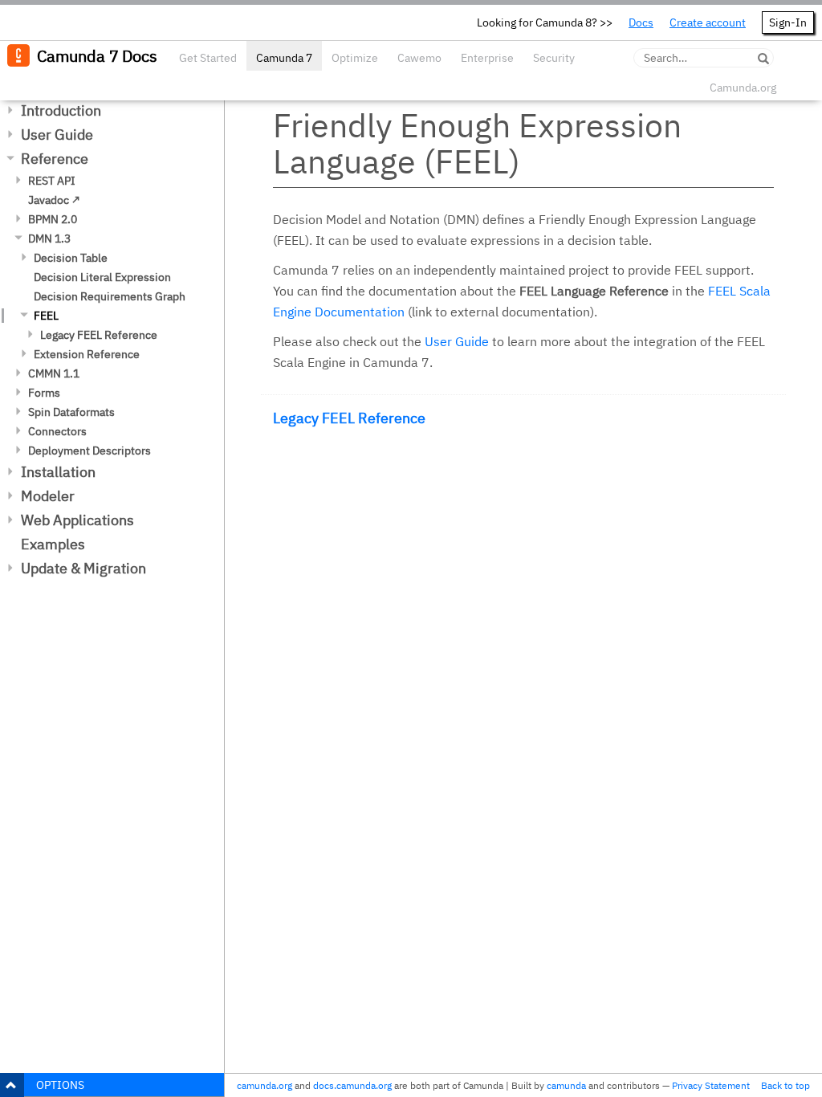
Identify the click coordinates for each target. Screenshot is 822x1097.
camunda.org (264, 1085)
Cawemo (419, 58)
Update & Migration (83, 568)
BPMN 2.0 (52, 219)
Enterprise (487, 58)
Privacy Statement (711, 1085)
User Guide (57, 134)
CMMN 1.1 (53, 373)
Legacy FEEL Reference (98, 335)
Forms (44, 392)
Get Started (208, 58)
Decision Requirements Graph (109, 296)
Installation (58, 472)
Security (554, 58)
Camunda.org (743, 87)
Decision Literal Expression (102, 277)
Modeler (48, 496)
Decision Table (71, 258)
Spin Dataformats (71, 412)
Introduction (61, 110)
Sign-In (788, 22)
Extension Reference (87, 354)
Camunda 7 (284, 58)
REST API (51, 180)
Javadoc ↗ (54, 200)
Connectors (57, 431)
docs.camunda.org (352, 1085)
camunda (566, 1085)
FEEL (46, 315)
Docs (641, 22)
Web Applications (77, 520)
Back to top (785, 1085)
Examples (53, 544)
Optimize (355, 58)
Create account (707, 22)
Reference (54, 158)
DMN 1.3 (49, 238)
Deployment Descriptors (89, 450)
